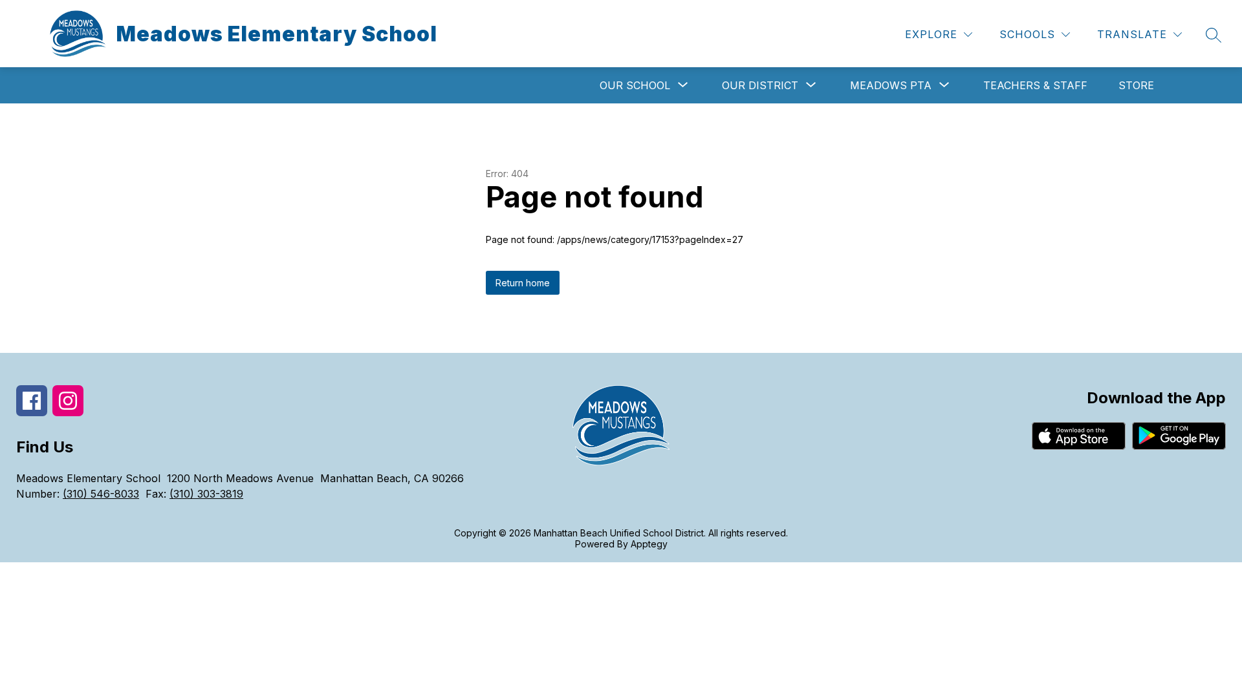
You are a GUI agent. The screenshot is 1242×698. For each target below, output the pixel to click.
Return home (523, 282)
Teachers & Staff (1035, 85)
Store (1136, 85)
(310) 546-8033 (101, 493)
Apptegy (649, 543)
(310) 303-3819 (206, 493)
